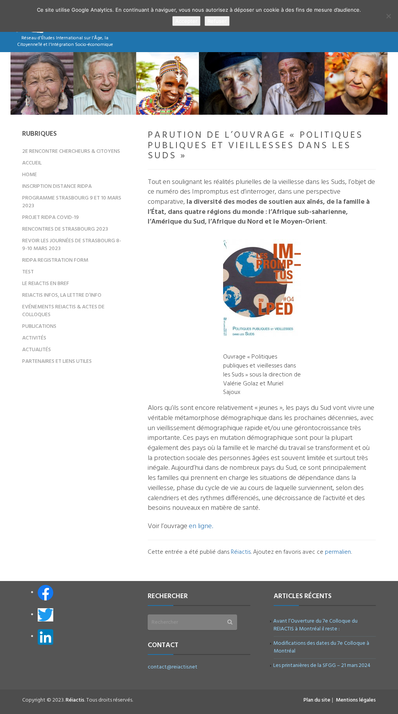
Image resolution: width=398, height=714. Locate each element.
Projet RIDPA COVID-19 (50, 217)
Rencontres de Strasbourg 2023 (65, 229)
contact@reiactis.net (172, 667)
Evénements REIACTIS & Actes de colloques (63, 311)
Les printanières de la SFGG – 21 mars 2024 (322, 665)
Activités (34, 338)
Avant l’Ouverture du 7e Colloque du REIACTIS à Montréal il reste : (316, 625)
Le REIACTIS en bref (45, 283)
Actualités (36, 349)
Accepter (186, 21)
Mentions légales (356, 700)
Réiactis (241, 552)
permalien (338, 552)
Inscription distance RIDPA (57, 186)
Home (29, 174)
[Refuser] (388, 16)
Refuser (217, 21)
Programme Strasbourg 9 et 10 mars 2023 (71, 202)
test (28, 272)
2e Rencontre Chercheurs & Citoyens (71, 151)
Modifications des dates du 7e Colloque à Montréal (321, 647)
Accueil (32, 163)
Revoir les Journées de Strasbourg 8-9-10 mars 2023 (71, 244)
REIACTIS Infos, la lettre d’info (61, 295)
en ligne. (201, 526)
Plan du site (317, 700)
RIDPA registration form (55, 260)
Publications (39, 326)
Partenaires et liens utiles (57, 361)
